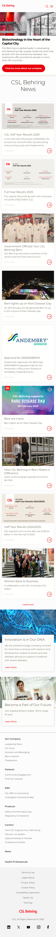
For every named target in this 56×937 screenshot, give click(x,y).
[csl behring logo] (28, 911)
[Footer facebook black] (48, 927)
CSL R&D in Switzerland (17, 793)
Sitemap (28, 902)
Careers (9, 825)
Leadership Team (13, 744)
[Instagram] (38, 927)
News (8, 851)
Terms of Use (28, 872)
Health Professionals (16, 862)
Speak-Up (28, 897)
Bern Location (12, 756)
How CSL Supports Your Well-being (22, 830)
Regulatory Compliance (17, 815)
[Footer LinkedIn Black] (8, 927)
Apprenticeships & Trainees (18, 838)
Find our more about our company (23, 68)
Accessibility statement (28, 892)
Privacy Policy (28, 882)
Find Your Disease (14, 779)
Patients (9, 769)
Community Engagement (18, 774)
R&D (7, 788)
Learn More (11, 667)
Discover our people (15, 834)
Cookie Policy (28, 887)
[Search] (46, 6)
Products (10, 806)
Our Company (13, 739)
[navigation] (51, 6)
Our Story (10, 748)
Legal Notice (28, 877)
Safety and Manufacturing (18, 811)
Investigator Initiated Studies (19, 797)
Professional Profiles (15, 842)
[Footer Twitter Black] (19, 927)
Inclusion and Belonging (17, 752)
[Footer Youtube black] (28, 927)
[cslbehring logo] (8, 6)
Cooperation (11, 760)
